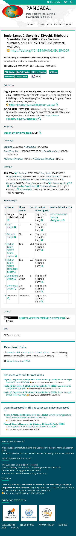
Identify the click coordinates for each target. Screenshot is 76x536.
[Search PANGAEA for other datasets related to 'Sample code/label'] (8, 220)
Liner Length (10, 226)
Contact (68, 24)
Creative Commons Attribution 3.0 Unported (42, 317)
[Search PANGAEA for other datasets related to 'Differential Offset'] (15, 289)
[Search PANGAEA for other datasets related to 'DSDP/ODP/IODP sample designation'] (64, 220)
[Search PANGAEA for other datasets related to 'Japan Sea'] (49, 183)
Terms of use (27, 525)
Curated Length (11, 236)
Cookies (63, 525)
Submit (41, 24)
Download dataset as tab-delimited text (28, 352)
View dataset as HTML (18, 361)
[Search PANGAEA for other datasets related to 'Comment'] (8, 298)
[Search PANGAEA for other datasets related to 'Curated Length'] (15, 237)
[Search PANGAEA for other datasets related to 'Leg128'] (8, 186)
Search (31, 24)
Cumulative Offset (12, 277)
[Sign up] (65, 2)
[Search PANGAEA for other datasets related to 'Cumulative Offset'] (15, 279)
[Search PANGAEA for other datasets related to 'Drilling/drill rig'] (18, 189)
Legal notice (8, 525)
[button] (36, 76)
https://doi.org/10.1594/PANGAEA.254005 (40, 50)
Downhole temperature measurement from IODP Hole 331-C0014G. (37, 416)
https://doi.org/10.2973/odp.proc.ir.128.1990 (32, 104)
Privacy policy (46, 525)
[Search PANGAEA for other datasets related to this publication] (57, 104)
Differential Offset (12, 287)
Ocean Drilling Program (18, 132)
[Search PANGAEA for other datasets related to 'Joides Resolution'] (38, 186)
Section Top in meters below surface (10, 250)
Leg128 (68, 183)
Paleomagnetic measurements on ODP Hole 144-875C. (34, 425)
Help (49, 24)
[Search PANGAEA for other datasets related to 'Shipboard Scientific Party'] (42, 220)
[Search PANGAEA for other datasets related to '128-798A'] (15, 173)
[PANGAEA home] (12, 8)
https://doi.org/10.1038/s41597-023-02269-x (24, 493)
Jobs (4, 527)
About (57, 24)
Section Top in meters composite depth (12, 266)
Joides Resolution (27, 186)
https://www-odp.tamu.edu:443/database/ (32, 117)
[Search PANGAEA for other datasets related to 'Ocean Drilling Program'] (40, 133)
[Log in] (71, 2)
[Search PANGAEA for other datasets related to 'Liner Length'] (15, 227)
